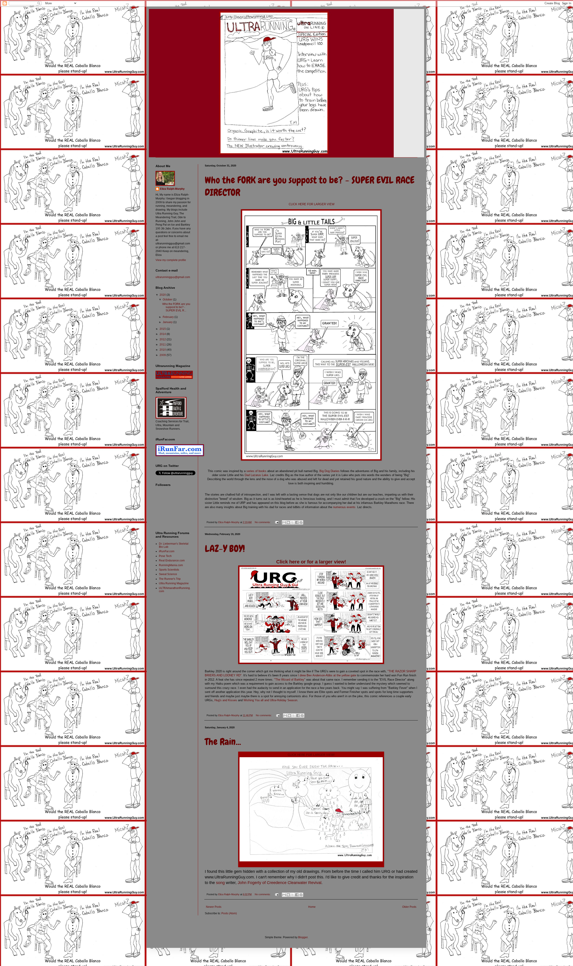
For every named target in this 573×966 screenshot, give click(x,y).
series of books (256, 471)
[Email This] (284, 522)
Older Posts (409, 906)
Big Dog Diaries (329, 471)
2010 (163, 349)
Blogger (303, 937)
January (168, 322)
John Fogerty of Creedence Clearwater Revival (279, 882)
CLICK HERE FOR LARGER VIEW (311, 204)
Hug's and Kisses (225, 700)
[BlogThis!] (288, 522)
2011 (163, 344)
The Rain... (223, 742)
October (168, 299)
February (168, 317)
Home (312, 906)
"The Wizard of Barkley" (289, 679)
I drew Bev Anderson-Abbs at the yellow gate (327, 675)
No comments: (263, 522)
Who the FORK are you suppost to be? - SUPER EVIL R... (176, 307)
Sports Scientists (169, 569)
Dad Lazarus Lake (256, 475)
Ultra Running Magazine (174, 583)
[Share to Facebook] (297, 522)
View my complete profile (171, 260)
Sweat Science (168, 574)
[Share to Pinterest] (301, 522)
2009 (163, 355)
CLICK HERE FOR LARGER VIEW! (311, 755)
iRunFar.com (166, 551)
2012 (163, 339)
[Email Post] (277, 522)
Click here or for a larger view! (311, 562)
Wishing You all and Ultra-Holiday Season (270, 700)
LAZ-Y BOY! (225, 549)
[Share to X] (292, 522)
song (220, 882)
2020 (163, 294)
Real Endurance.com (172, 560)
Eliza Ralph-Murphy (172, 188)
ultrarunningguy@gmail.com (173, 277)
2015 (163, 328)
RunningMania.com (171, 565)
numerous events (344, 507)
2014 (163, 334)
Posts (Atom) (229, 913)
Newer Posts (213, 906)
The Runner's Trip (170, 578)
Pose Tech (165, 556)
